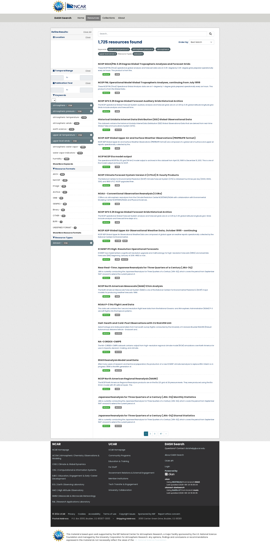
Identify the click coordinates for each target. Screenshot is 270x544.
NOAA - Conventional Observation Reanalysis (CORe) (130, 193)
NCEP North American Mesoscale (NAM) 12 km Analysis (130, 286)
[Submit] (210, 33)
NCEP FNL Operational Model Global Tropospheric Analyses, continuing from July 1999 (149, 82)
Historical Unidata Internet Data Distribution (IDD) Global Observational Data (145, 119)
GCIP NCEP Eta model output (115, 156)
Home (80, 18)
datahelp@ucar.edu (195, 448)
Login (167, 466)
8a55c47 (176, 490)
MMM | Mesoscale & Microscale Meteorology (74, 496)
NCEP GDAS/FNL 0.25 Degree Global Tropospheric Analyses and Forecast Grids (144, 64)
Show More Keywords (63, 164)
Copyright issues (127, 514)
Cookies (82, 514)
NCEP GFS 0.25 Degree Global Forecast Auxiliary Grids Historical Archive (140, 101)
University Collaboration (120, 490)
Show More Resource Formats (67, 233)
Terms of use (109, 514)
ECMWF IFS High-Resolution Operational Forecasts (128, 249)
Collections (108, 18)
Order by (183, 42)
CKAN (169, 474)
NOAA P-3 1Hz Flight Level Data (116, 304)
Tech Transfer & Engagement (123, 484)
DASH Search (62, 18)
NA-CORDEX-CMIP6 (109, 341)
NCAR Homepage (60, 449)
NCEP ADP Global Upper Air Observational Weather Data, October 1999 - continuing (147, 230)
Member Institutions (118, 478)
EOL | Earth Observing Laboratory (68, 484)
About (121, 18)
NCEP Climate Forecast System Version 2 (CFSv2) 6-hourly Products (138, 175)
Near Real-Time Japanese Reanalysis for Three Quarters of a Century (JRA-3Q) (145, 267)
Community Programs (119, 455)
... (157, 433)
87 (161, 434)
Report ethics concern (169, 514)
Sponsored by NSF (146, 514)
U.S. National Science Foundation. (150, 540)
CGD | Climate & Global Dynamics (69, 464)
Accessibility (94, 514)
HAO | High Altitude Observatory (67, 490)
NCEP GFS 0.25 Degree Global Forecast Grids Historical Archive (135, 212)
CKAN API (169, 460)
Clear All (87, 32)
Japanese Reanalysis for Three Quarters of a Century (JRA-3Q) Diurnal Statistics (146, 415)
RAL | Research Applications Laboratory (71, 501)
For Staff (113, 467)
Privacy (71, 514)
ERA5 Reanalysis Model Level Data (118, 360)
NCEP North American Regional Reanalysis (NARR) (128, 378)
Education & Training (119, 461)
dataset (106, 74)
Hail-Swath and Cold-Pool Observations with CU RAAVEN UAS (134, 323)
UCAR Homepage (117, 449)
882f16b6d (177, 482)
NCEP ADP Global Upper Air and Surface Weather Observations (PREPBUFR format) (147, 138)
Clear (88, 37)
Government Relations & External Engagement (131, 472)
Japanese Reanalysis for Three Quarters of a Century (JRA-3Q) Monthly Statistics (147, 397)
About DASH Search (174, 455)
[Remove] (128, 49)
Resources (93, 18)
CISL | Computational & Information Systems (74, 470)
